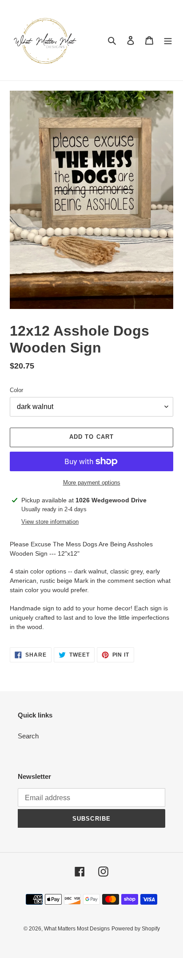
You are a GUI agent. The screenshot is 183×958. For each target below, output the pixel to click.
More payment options (91, 482)
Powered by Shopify (135, 929)
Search (28, 736)
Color (16, 390)
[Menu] (168, 40)
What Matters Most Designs (77, 929)
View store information (50, 521)
